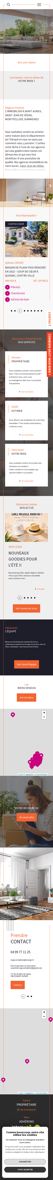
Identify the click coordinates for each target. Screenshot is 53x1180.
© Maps (28, 774)
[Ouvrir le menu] (39, 4)
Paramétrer (25, 1161)
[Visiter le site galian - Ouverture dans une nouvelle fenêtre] (27, 1124)
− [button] (44, 717)
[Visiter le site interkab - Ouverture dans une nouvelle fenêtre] (22, 1119)
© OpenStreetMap (41, 774)
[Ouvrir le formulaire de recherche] (8, 4)
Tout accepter (25, 1169)
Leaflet (20, 774)
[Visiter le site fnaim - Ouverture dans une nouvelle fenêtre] (37, 1119)
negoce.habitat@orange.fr (22, 960)
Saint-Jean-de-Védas (32, 166)
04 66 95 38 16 (20, 952)
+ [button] (44, 712)
